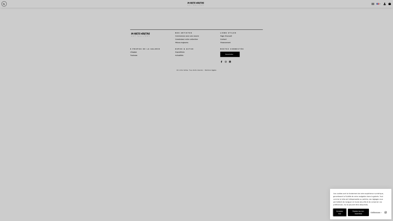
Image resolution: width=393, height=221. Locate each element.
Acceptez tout (339, 212)
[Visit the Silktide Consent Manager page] (385, 212)
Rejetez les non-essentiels (358, 212)
